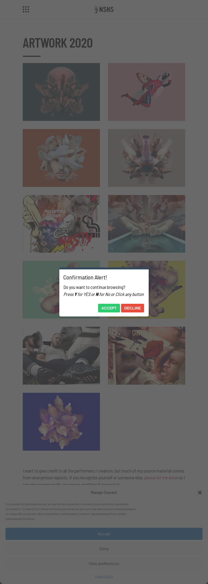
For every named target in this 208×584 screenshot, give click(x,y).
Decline (132, 308)
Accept (109, 308)
